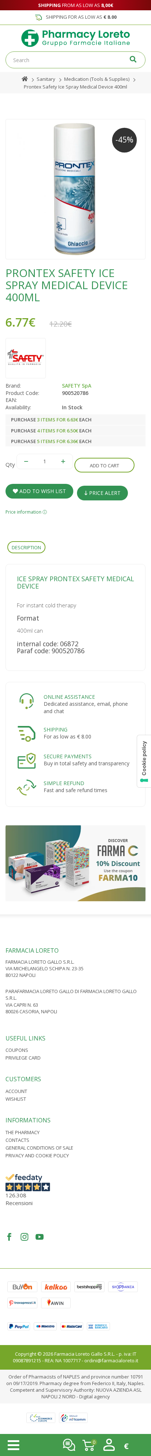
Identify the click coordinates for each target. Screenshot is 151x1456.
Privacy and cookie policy (37, 1155)
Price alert (104, 492)
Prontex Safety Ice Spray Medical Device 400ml (75, 86)
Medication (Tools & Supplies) (96, 79)
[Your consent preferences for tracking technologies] (144, 761)
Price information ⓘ (26, 512)
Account (16, 1091)
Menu (13, 1445)
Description (26, 547)
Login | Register (109, 1444)
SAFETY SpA (76, 385)
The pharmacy (22, 1132)
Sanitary (46, 79)
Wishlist (15, 1099)
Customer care (69, 1444)
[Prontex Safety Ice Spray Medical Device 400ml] (75, 189)
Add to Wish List (42, 491)
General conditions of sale (39, 1147)
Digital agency (94, 1396)
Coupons (16, 1050)
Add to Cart (104, 465)
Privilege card (23, 1057)
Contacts (17, 1140)
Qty (10, 464)
